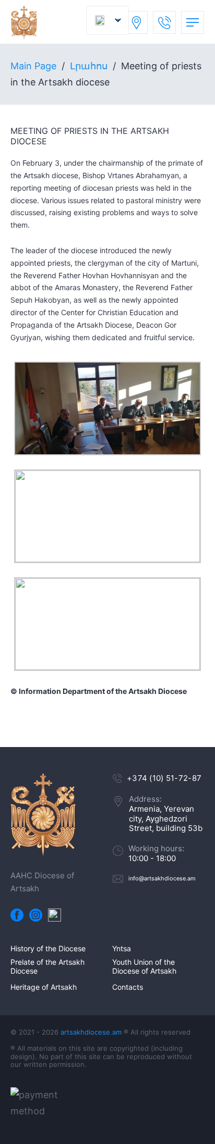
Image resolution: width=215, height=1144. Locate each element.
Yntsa (121, 948)
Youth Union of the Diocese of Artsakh (144, 966)
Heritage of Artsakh (43, 987)
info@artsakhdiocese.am (162, 878)
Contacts (127, 987)
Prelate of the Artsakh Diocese (47, 966)
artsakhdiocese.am (91, 1032)
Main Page (33, 65)
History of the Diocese (48, 948)
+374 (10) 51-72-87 (164, 778)
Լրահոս (89, 65)
